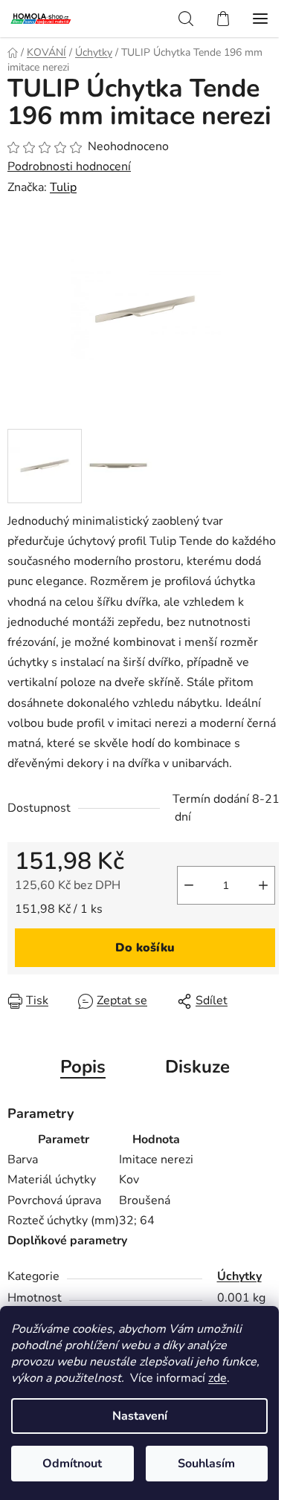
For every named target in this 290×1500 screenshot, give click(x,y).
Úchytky (239, 1276)
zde (217, 1378)
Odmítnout (72, 1463)
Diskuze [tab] (197, 1067)
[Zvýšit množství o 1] (263, 885)
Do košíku (145, 948)
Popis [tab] (83, 1067)
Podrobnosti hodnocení (69, 166)
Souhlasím (206, 1463)
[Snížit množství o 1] (189, 885)
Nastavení (139, 1416)
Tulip (63, 187)
